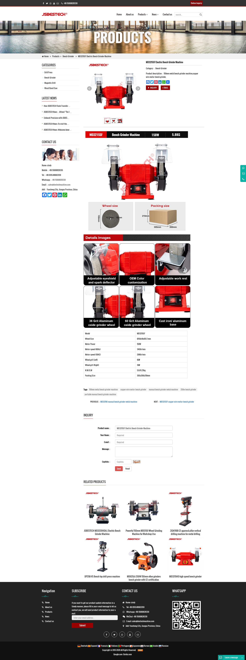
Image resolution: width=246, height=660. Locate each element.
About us (130, 14)
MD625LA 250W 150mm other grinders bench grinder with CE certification (144, 578)
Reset (127, 468)
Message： (106, 448)
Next (138, 88)
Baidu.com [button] (127, 654)
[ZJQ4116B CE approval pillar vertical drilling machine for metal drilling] (185, 509)
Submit (82, 625)
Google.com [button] (117, 654)
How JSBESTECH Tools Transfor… (57, 105)
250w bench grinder (188, 389)
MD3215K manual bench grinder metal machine (118, 401)
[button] (147, 14)
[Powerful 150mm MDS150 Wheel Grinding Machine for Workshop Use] (143, 509)
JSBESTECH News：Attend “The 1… (57, 111)
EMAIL (165, 87)
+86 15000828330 (59, 179)
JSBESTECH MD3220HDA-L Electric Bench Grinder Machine (102, 532)
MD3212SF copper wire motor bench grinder (177, 401)
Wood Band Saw (50, 88)
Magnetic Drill (49, 82)
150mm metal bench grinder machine (103, 389)
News (154, 14)
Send (119, 468)
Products (142, 14)
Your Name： (105, 435)
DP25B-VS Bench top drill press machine (102, 576)
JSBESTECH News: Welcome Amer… (57, 129)
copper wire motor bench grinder (133, 389)
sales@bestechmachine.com (59, 184)
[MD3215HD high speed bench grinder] (185, 554)
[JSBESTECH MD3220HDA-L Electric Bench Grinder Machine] (102, 509)
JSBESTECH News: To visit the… (56, 123)
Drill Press (48, 72)
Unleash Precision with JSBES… (56, 117)
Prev (89, 88)
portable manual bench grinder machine (100, 394)
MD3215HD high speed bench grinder (185, 576)
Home (119, 14)
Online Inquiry (196, 3)
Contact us (167, 14)
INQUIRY (153, 87)
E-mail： (107, 442)
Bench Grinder (68, 56)
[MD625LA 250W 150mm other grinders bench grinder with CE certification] (143, 554)
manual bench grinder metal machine (163, 389)
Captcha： (106, 461)
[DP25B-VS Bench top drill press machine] (102, 554)
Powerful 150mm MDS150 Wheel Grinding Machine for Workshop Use (144, 532)
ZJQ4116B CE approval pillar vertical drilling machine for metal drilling (185, 532)
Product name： (104, 428)
